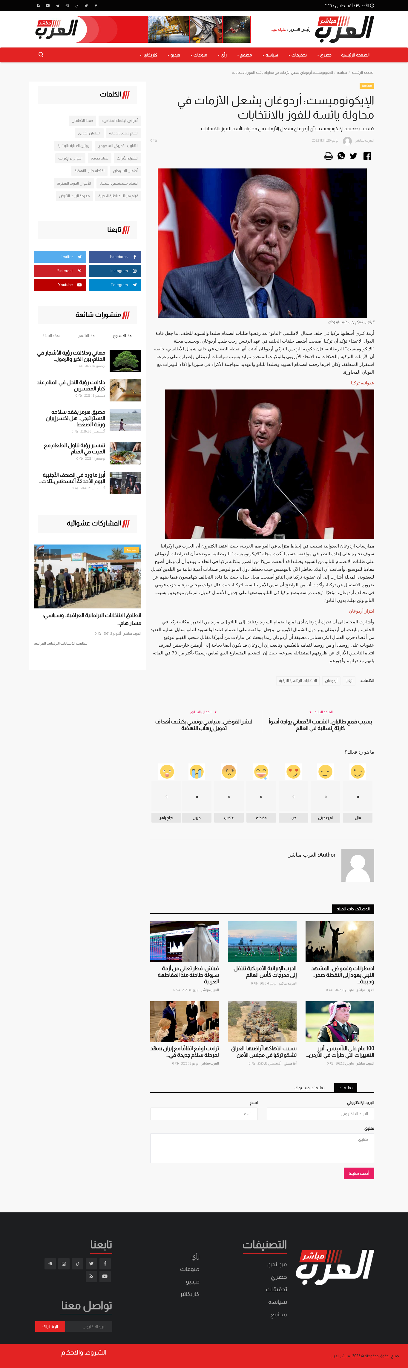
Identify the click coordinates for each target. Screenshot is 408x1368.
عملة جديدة (99, 158)
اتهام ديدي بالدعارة (123, 133)
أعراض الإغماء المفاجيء (120, 120)
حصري (279, 1276)
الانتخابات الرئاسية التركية (298, 681)
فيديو (193, 1281)
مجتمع (278, 1314)
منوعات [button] (200, 55)
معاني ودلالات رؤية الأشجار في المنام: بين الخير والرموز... (71, 356)
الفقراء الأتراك (127, 158)
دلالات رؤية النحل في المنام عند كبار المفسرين (71, 385)
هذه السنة (51, 335)
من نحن (277, 1264)
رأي (195, 1256)
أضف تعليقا (359, 1173)
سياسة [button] (271, 55)
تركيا (349, 681)
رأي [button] (223, 55)
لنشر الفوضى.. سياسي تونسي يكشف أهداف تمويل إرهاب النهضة (203, 725)
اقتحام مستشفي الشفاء (118, 183)
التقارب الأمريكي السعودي (118, 145)
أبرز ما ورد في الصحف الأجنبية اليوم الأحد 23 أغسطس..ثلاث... (72, 478)
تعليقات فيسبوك (310, 1087)
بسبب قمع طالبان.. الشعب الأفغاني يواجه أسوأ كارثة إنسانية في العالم (320, 725)
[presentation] (43, 554)
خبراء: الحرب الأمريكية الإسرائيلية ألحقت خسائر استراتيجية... (92, 619)
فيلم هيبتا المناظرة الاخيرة (118, 196)
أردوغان (331, 681)
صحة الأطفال (82, 120)
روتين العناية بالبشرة (73, 145)
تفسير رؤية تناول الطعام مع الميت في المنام (74, 448)
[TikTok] (77, 5)
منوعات (190, 1269)
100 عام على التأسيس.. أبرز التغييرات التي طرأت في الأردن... (340, 1051)
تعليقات (346, 1087)
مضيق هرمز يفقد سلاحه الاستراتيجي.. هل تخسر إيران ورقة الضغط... (75, 418)
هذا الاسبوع (123, 335)
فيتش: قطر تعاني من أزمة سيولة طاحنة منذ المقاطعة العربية (188, 974)
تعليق (369, 1128)
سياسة (342, 72)
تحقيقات (276, 1289)
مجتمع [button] (245, 55)
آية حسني (290, 1063)
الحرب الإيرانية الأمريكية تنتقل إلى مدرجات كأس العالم (265, 971)
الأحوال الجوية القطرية (74, 183)
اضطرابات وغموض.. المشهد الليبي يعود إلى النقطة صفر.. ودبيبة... (342, 974)
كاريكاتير (190, 1294)
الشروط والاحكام (83, 1352)
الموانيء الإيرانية (70, 158)
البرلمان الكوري (89, 133)
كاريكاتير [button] (149, 55)
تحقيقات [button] (299, 55)
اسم (254, 1102)
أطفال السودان (125, 170)
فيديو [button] (175, 55)
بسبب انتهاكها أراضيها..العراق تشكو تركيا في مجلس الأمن (264, 1051)
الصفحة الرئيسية (355, 55)
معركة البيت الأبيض (74, 196)
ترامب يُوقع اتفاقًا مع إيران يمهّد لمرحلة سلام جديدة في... (184, 1051)
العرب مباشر (365, 990)
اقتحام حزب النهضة (89, 170)
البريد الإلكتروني (360, 1102)
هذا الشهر (87, 335)
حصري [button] (325, 55)
